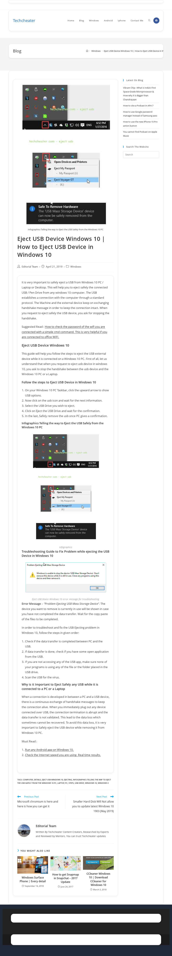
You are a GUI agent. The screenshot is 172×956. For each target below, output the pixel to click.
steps (71, 783)
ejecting (68, 779)
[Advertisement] (141, 215)
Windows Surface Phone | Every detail (33, 879)
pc (66, 783)
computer (28, 779)
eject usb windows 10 (52, 779)
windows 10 (91, 783)
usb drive (79, 783)
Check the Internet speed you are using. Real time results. (63, 755)
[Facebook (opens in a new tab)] (156, 20)
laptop (60, 783)
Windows (75, 266)
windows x (103, 783)
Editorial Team (30, 266)
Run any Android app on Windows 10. (49, 750)
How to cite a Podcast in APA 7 (138, 105)
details (37, 779)
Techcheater (24, 20)
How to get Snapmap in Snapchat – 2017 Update (65, 878)
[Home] (87, 50)
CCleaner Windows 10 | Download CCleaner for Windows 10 (98, 879)
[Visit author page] (24, 830)
